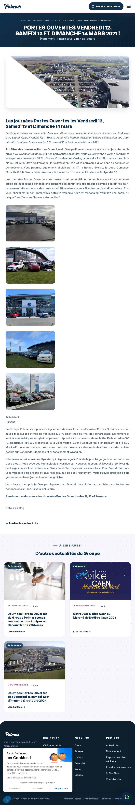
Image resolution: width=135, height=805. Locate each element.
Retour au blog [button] (15, 508)
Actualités (37, 20)
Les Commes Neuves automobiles (37, 197)
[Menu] (128, 6)
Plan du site (105, 798)
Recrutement (114, 779)
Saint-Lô (80, 763)
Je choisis (38, 788)
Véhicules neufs (52, 745)
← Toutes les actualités (22, 523)
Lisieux (79, 757)
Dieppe (79, 774)
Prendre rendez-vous (118, 767)
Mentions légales (72, 798)
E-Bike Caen (113, 773)
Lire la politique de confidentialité (21, 778)
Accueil (26, 20)
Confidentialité (90, 798)
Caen (78, 745)
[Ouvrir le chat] (127, 797)
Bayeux (79, 751)
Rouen (78, 769)
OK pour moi (61, 788)
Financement (113, 751)
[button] (7, 799)
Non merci (14, 788)
